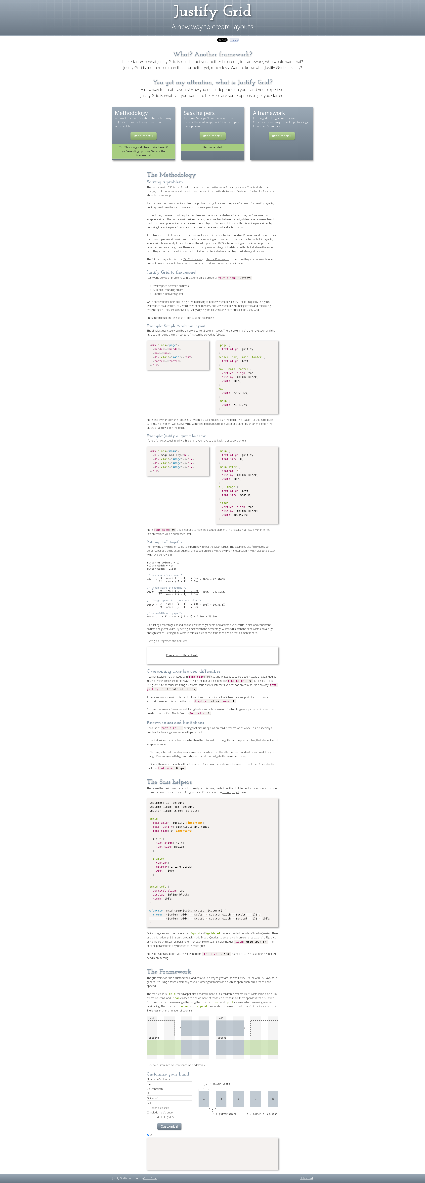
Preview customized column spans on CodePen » (176, 1065)
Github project (230, 792)
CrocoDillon (150, 1178)
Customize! (169, 1126)
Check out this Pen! (182, 655)
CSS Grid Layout (192, 259)
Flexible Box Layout (217, 259)
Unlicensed (306, 1178)
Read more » (143, 136)
